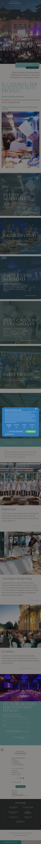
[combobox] (35, 408)
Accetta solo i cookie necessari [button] (16, 431)
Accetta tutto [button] (31, 431)
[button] (9, 434)
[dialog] (20, 422)
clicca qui (14, 422)
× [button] (37, 408)
